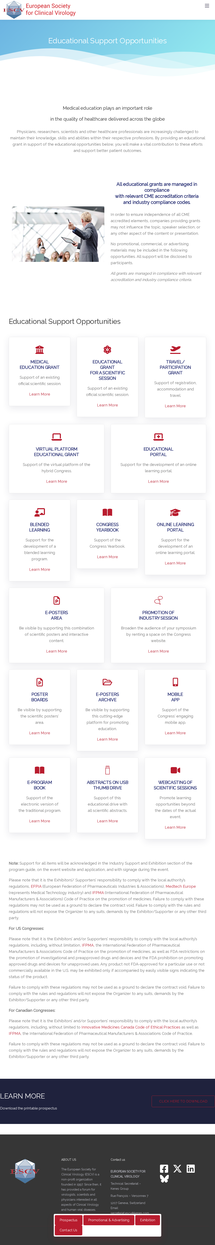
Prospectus (69, 1220)
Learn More (39, 394)
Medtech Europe (181, 886)
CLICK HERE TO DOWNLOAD (183, 1101)
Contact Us (68, 1230)
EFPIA (36, 886)
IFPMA (98, 892)
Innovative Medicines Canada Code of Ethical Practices (130, 1027)
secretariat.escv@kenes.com (130, 1213)
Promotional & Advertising (109, 1220)
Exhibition (147, 1220)
